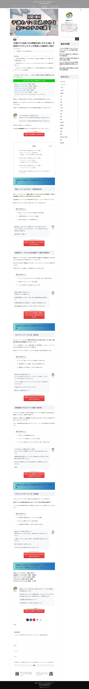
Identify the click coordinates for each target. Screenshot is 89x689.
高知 (61, 140)
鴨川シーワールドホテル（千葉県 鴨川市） (29, 152)
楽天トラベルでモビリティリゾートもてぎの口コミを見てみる (34, 398)
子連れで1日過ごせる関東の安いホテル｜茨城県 (30, 165)
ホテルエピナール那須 (20, 90)
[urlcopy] (40, 620)
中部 (61, 96)
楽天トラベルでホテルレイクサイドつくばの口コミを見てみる (34, 555)
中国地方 (62, 93)
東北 (61, 113)
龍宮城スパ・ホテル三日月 (21, 86)
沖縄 (61, 119)
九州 (61, 99)
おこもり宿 (62, 81)
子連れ (61, 107)
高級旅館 (62, 142)
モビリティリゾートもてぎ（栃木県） (28, 160)
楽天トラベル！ (35, 115)
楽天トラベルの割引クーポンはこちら (34, 134)
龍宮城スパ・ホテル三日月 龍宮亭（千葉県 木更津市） (32, 154)
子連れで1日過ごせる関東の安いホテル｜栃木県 (30, 158)
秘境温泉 (62, 125)
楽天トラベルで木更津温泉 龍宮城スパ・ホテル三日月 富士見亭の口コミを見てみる (34, 315)
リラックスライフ (44, 3)
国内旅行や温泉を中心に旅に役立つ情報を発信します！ (44, 682)
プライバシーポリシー (54, 6)
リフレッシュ (63, 84)
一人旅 (61, 87)
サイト (15, 656)
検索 (77, 38)
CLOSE (50, 146)
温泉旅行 (62, 122)
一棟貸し (62, 90)
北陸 (61, 102)
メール (16, 651)
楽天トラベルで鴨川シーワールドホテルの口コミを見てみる (34, 243)
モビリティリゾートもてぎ (21, 88)
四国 (61, 105)
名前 (15, 645)
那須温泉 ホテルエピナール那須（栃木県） (29, 162)
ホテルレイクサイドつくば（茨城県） (28, 167)
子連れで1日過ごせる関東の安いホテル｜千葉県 (30, 150)
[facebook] (31, 620)
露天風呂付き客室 (63, 137)
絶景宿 (61, 128)
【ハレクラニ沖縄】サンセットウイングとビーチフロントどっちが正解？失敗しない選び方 (68, 50)
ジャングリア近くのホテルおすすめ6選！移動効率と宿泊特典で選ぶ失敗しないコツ (69, 63)
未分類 (61, 110)
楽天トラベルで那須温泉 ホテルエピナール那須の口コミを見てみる (34, 475)
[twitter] (27, 620)
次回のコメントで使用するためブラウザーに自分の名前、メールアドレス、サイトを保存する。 (34, 662)
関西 (61, 134)
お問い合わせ (44, 6)
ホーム (34, 6)
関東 (15, 624)
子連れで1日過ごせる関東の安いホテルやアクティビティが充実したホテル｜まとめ (34, 171)
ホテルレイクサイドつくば (21, 92)
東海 (61, 116)
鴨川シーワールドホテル (21, 84)
